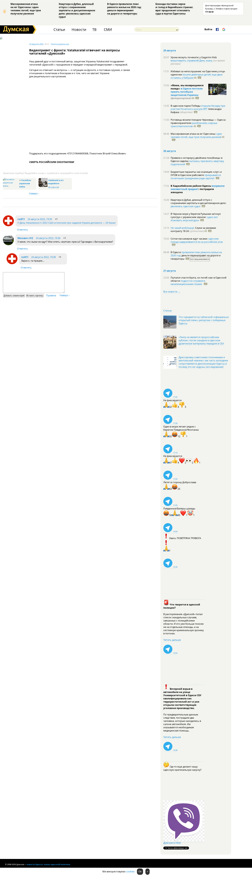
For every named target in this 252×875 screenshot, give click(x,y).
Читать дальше (172, 639)
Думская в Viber (172, 842)
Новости (79, 29)
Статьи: (167, 310)
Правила (51, 295)
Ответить (22, 229)
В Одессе (176, 252)
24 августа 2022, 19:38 (43, 257)
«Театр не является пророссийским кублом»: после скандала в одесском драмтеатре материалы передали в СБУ (201, 340)
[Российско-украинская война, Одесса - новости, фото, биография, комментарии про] (11, 186)
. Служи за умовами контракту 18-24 (193, 229)
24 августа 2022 (36, 44)
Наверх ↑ (34, 193)
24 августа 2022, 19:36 (48, 238)
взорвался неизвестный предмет (197, 187)
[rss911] (8, 225)
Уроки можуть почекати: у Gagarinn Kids (194, 57)
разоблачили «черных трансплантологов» (194, 124)
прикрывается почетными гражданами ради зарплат (196, 176)
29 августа (169, 50)
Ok (140, 871)
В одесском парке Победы (186, 105)
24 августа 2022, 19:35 (40, 219)
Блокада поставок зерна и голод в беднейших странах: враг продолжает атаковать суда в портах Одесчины (174, 8)
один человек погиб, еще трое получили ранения (196, 135)
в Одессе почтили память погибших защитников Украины (187, 92)
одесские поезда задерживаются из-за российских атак (197, 240)
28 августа (169, 151)
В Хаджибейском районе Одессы (191, 185)
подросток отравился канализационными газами (188, 282)
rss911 (21, 219)
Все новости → (171, 291)
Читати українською (60, 44)
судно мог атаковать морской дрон (194, 218)
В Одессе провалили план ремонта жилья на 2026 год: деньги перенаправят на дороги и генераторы (124, 8)
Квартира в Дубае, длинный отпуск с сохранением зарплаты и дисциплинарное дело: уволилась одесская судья (77, 10)
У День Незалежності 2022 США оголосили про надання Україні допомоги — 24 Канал (67, 222)
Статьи (59, 29)
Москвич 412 (25, 238)
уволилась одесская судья (185, 206)
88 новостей (53, 187)
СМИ (108, 29)
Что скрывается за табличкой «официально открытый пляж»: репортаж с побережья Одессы (204, 320)
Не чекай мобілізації (182, 227)
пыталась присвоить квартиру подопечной (197, 162)
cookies (130, 871)
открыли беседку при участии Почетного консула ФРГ (198, 107)
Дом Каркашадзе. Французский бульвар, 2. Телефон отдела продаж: (221, 8)
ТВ (94, 29)
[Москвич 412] (8, 244)
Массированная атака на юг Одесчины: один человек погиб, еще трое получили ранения (25, 8)
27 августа (169, 270)
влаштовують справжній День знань (192, 60)
